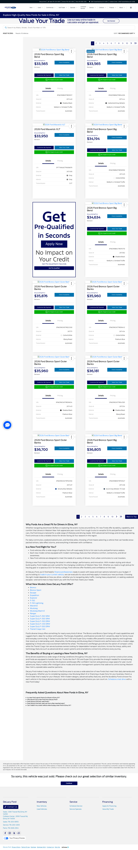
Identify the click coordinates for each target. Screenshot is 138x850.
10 (127, 43)
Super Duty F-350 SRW (40, 619)
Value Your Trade (64, 75)
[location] (89, 1)
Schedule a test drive (117, 679)
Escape (33, 593)
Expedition (34, 595)
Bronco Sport (35, 590)
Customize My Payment (44, 75)
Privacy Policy (16, 847)
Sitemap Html (41, 847)
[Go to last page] (135, 43)
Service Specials (76, 809)
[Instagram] (10, 833)
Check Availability (64, 62)
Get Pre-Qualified (54, 268)
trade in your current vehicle (52, 575)
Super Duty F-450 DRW (40, 624)
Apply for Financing (109, 806)
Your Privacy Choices (17, 838)
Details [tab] (48, 88)
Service (73, 802)
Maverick (34, 606)
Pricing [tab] (60, 88)
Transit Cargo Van (37, 629)
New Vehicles (41, 806)
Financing (107, 802)
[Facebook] (5, 833)
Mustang (34, 608)
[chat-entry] (7, 425)
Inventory (42, 802)
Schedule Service (76, 806)
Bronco (33, 588)
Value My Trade (108, 809)
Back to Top (132, 517)
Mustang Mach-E (37, 611)
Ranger (33, 613)
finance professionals (63, 572)
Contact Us (12, 807)
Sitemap (33, 847)
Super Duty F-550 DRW (40, 626)
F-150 (32, 601)
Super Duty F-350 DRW (40, 621)
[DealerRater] (19, 833)
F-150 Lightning (36, 603)
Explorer (33, 598)
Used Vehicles (42, 809)
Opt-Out (57, 847)
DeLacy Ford (7, 847)
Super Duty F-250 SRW (40, 616)
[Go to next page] (131, 43)
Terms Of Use (25, 847)
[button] (71, 51)
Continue (69, 783)
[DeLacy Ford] (15, 7)
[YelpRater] (14, 833)
